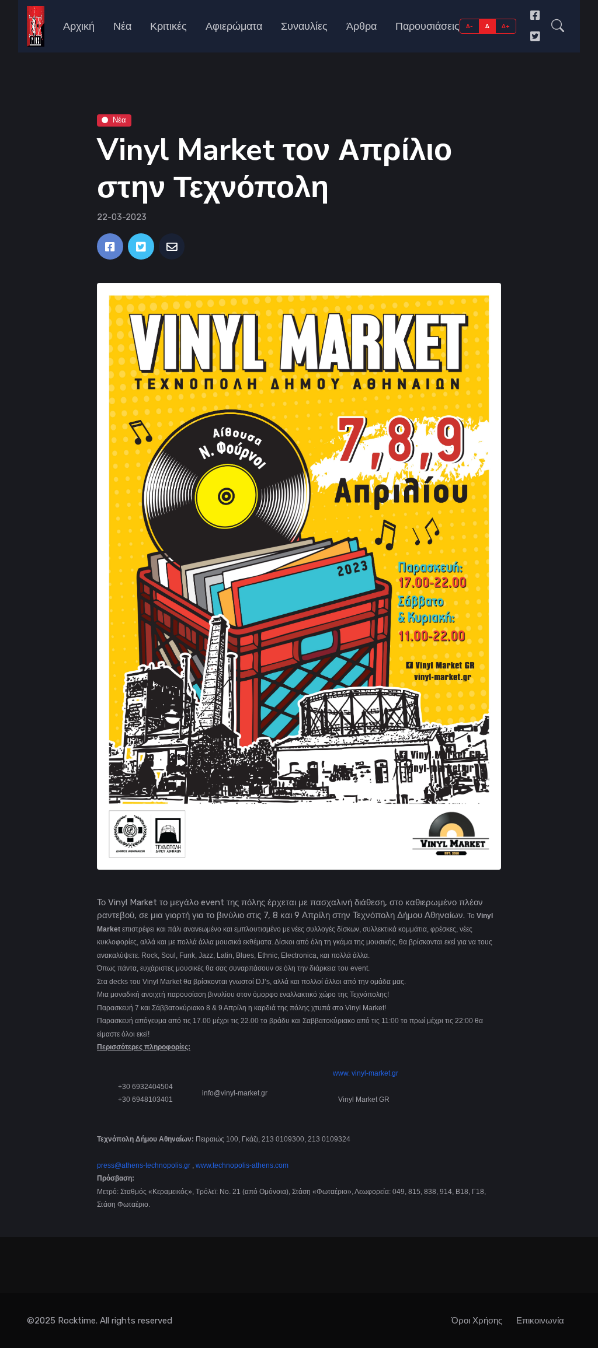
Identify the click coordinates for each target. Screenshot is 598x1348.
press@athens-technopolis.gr (143, 1165)
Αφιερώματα (234, 26)
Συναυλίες (304, 26)
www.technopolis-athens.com (242, 1165)
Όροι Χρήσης (476, 1320)
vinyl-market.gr (375, 1073)
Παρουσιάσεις (427, 26)
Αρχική (79, 26)
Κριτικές (168, 26)
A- (470, 26)
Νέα (122, 26)
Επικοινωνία (540, 1320)
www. (341, 1073)
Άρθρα (361, 26)
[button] (557, 26)
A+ (506, 26)
